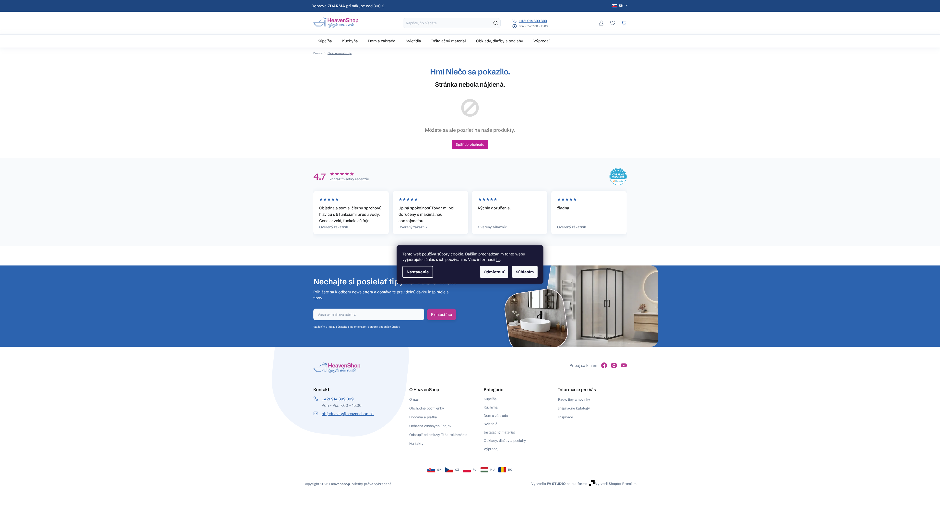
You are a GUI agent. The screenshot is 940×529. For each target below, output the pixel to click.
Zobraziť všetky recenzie (349, 179)
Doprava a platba (423, 417)
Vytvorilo (548, 483)
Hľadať (496, 23)
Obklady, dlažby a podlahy (505, 440)
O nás (414, 399)
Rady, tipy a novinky (574, 399)
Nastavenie (418, 271)
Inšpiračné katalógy (574, 408)
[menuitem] (324, 41)
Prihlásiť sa (441, 314)
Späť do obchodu (470, 144)
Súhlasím (525, 271)
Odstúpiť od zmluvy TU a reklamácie (438, 435)
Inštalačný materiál (499, 432)
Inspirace (565, 417)
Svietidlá (490, 424)
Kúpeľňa (490, 399)
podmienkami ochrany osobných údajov (375, 326)
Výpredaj (491, 449)
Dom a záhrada (496, 415)
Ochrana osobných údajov (430, 426)
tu (498, 259)
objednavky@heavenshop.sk (348, 413)
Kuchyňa (491, 407)
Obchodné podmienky (426, 408)
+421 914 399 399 (533, 21)
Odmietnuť (494, 271)
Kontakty (416, 443)
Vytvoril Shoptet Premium (615, 483)
